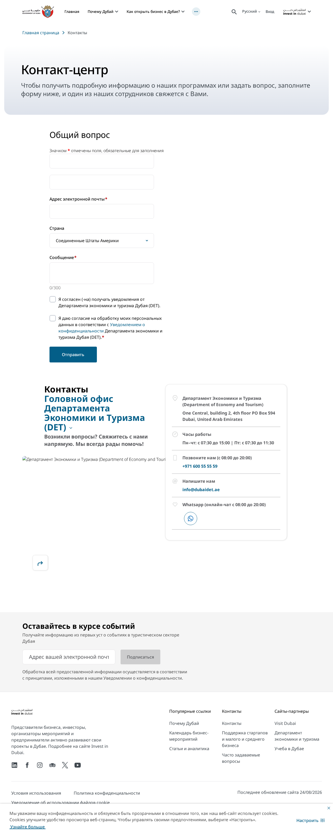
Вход (270, 11)
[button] (310, 820)
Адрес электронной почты (78, 199)
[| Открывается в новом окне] (40, 765)
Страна (56, 228)
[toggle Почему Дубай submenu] (116, 12)
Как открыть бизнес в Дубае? (153, 11)
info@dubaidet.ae (201, 489)
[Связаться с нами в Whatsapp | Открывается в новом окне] (190, 518)
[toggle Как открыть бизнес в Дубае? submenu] (183, 12)
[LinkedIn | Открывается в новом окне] (14, 765)
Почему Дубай (100, 11)
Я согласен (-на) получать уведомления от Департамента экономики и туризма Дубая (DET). (109, 302)
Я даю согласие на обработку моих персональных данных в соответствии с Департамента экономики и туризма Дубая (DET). (110, 327)
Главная (71, 11)
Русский (249, 11)
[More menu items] (196, 11)
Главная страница (40, 33)
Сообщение (63, 257)
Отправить (73, 354)
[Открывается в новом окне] (40, 562)
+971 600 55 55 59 (199, 466)
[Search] (234, 11)
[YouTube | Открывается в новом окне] (77, 765)
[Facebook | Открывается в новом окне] (27, 765)
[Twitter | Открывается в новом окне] (65, 765)
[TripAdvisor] (52, 765)
